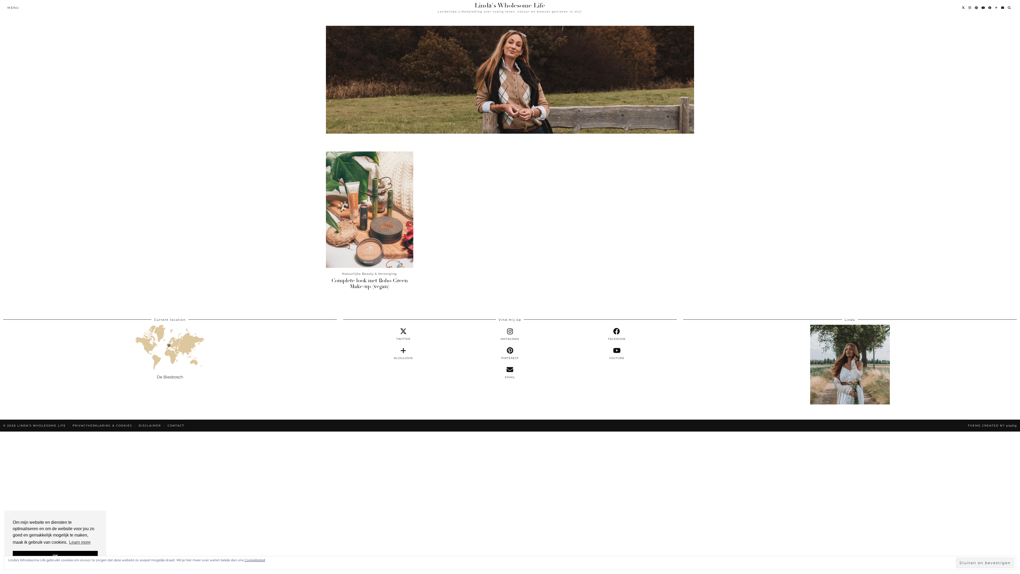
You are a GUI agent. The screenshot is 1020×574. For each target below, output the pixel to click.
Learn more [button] (80, 542)
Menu (13, 8)
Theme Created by (992, 425)
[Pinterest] (976, 8)
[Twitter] (963, 8)
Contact (176, 425)
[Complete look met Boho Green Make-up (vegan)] (369, 209)
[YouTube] (983, 8)
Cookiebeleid (254, 560)
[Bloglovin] (996, 8)
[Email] (1003, 8)
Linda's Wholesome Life (510, 5)
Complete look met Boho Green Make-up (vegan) (370, 283)
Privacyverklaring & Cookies (102, 425)
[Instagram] (970, 8)
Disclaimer (150, 425)
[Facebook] (990, 8)
